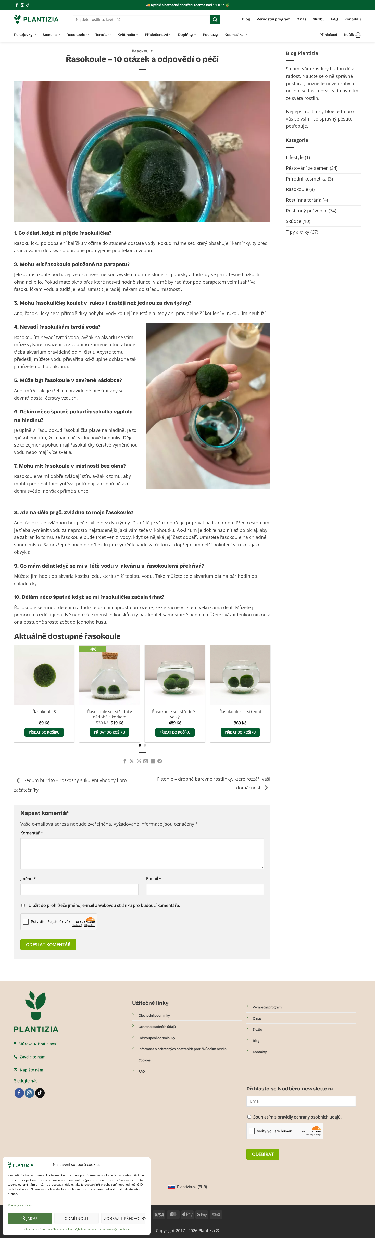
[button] (352, 35)
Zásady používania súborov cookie (48, 1229)
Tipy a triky (297, 232)
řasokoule (35, 523)
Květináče (126, 35)
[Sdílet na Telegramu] (159, 761)
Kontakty (352, 19)
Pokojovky (23, 35)
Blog (246, 19)
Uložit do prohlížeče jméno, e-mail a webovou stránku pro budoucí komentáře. (104, 905)
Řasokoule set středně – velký (175, 714)
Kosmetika (233, 35)
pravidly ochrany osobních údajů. (310, 1117)
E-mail (153, 878)
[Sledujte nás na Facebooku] (16, 5)
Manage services (20, 1205)
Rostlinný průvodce (306, 211)
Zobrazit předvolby (124, 1218)
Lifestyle (295, 157)
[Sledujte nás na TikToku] (27, 5)
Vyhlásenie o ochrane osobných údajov (102, 1229)
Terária (101, 35)
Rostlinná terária (303, 200)
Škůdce (293, 221)
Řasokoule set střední (240, 711)
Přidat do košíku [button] (44, 732)
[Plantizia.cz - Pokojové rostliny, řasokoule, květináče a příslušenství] (39, 19)
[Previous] (8, 683)
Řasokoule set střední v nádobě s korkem (109, 714)
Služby (319, 19)
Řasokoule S (44, 711)
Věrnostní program (273, 19)
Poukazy (210, 35)
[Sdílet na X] (131, 761)
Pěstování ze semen (307, 168)
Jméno (28, 878)
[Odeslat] (215, 19)
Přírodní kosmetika (306, 179)
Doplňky (185, 35)
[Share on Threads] (138, 761)
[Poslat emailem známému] (145, 761)
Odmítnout (77, 1218)
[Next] (275, 683)
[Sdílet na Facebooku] (124, 761)
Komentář (31, 833)
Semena (50, 35)
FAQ (334, 19)
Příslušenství (156, 35)
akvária (66, 576)
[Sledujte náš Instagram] (22, 5)
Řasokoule (76, 35)
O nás (301, 19)
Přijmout (29, 1218)
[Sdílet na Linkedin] (152, 761)
